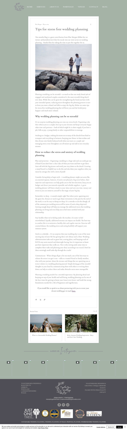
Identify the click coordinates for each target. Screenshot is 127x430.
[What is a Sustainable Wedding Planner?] (46, 323)
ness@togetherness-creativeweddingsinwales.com (63, 399)
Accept (119, 427)
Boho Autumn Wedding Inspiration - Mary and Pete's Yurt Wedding (80, 336)
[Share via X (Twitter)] (40, 299)
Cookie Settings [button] (101, 427)
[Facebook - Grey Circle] (59, 405)
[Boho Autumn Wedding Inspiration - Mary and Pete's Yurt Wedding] (81, 323)
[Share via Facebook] (36, 299)
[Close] (125, 427)
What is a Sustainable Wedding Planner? (44, 335)
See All (95, 311)
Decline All (111, 427)
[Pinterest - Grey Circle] (63, 405)
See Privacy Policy (43, 428)
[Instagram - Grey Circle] (67, 405)
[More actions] (91, 24)
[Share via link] (44, 299)
